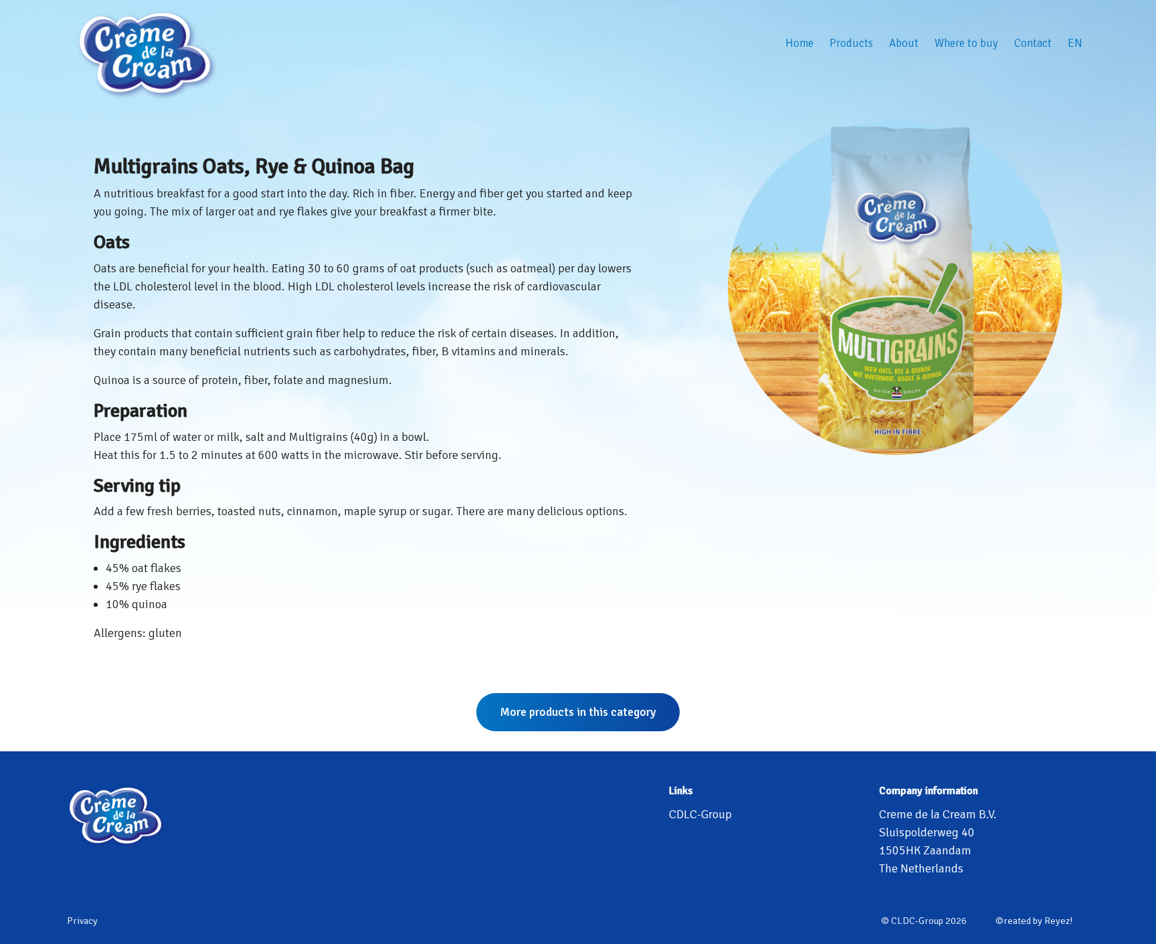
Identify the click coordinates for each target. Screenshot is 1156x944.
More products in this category (578, 711)
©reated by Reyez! (1033, 921)
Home (799, 43)
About (904, 43)
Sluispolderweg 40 (927, 832)
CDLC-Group (700, 814)
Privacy (82, 921)
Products (851, 43)
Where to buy (966, 43)
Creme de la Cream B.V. (938, 814)
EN (1075, 43)
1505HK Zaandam (925, 850)
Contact (1033, 43)
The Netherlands (921, 868)
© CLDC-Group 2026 (924, 921)
